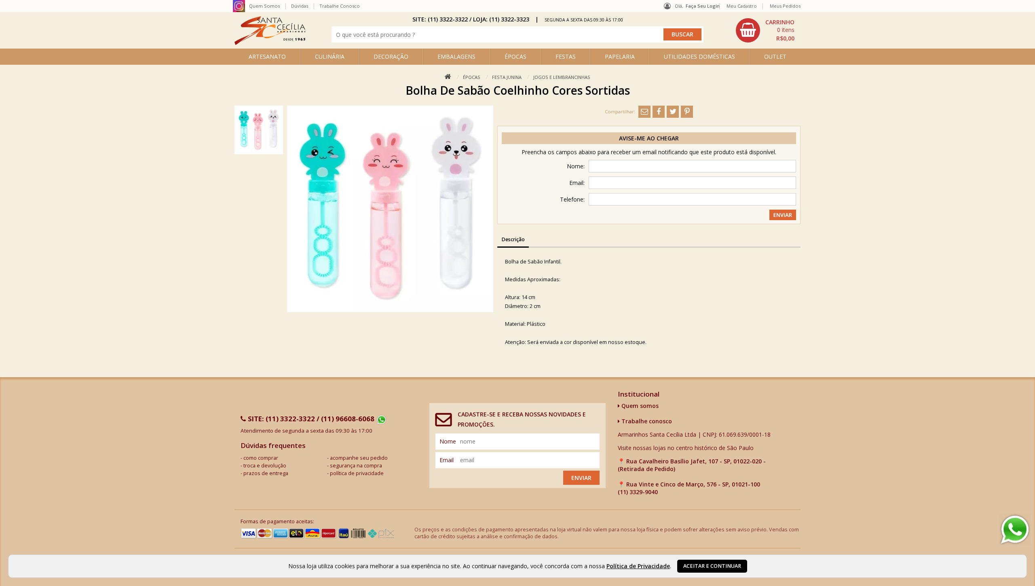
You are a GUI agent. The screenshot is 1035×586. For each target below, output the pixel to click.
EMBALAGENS (456, 56)
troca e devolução (264, 465)
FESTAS (566, 56)
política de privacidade (357, 473)
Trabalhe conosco (646, 421)
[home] (269, 43)
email (446, 460)
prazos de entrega (265, 473)
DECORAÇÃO (391, 56)
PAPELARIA (620, 56)
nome (447, 441)
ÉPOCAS (515, 56)
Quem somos (639, 406)
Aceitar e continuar (712, 566)
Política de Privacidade (638, 566)
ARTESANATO (267, 56)
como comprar (260, 457)
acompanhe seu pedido (359, 457)
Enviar (581, 478)
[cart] (766, 30)
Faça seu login (703, 6)
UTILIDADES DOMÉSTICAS (699, 56)
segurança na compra (356, 465)
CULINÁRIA (329, 56)
